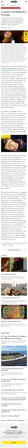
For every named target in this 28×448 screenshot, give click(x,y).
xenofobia (10, 245)
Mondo (3, 5)
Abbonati (14, 442)
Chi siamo (8, 431)
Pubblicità (14, 431)
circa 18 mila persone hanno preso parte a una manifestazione (14, 68)
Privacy (20, 431)
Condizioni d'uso (20, 432)
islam (21, 243)
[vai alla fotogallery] (14, 143)
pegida (25, 243)
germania (16, 243)
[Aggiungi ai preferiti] (9, 27)
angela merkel (9, 243)
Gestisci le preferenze (9, 432)
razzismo (4, 245)
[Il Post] (14, 1)
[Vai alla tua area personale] (26, 1)
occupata (3, 161)
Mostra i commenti (14, 250)
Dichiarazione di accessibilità (14, 434)
